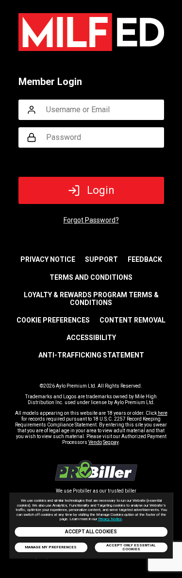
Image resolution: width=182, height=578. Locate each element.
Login (101, 190)
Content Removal (132, 320)
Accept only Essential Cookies (131, 547)
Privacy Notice (110, 519)
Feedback (145, 259)
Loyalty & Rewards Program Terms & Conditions (91, 298)
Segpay (110, 442)
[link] (96, 478)
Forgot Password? (91, 220)
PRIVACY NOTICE (47, 259)
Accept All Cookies (91, 531)
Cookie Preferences (53, 320)
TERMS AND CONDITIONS (91, 277)
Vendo (95, 442)
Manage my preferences (51, 547)
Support (101, 259)
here (162, 413)
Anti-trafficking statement (91, 355)
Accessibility (91, 337)
